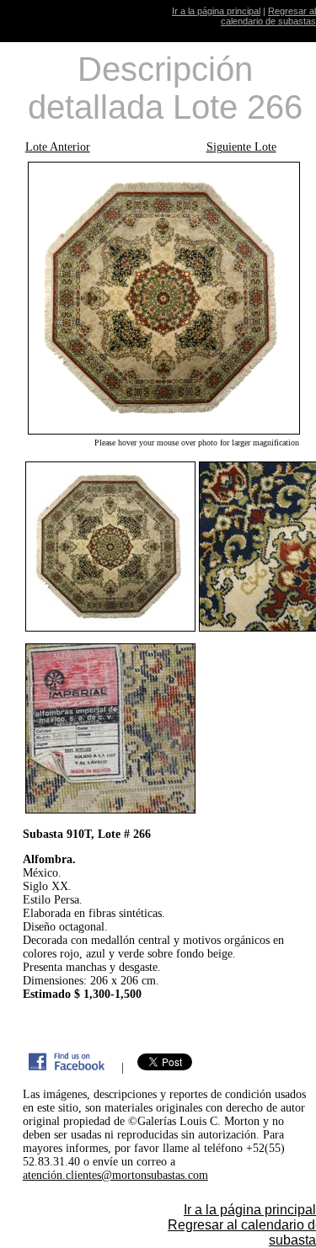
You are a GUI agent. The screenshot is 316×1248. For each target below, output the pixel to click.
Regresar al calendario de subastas (268, 16)
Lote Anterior (57, 147)
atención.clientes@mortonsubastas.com (115, 1175)
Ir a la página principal (216, 11)
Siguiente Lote (241, 147)
